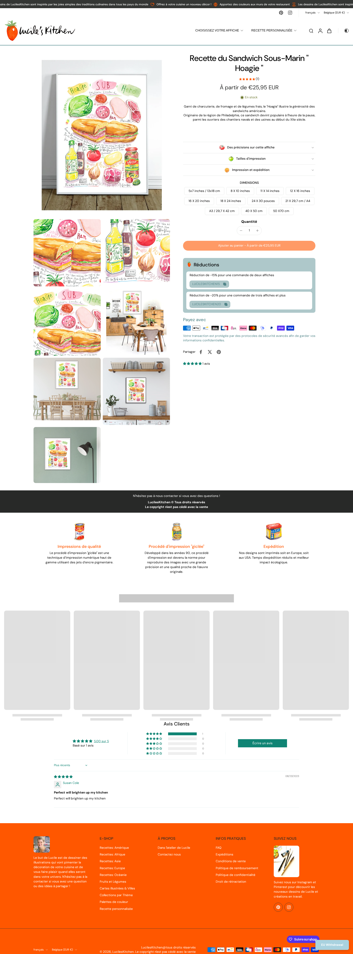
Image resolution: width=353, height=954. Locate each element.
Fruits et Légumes (113, 882)
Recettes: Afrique (112, 854)
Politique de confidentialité (235, 875)
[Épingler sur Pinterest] (218, 352)
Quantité (249, 221)
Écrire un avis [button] (262, 743)
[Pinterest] (281, 12)
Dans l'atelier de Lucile (174, 848)
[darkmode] (343, 30)
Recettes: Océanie (113, 875)
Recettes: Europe (112, 868)
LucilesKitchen (123, 952)
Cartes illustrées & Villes (117, 888)
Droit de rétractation (231, 882)
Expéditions (224, 854)
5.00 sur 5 (101, 741)
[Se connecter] (320, 30)
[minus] (241, 230)
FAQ (218, 848)
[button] (249, 245)
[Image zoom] (102, 135)
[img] (63, 777)
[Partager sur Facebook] (200, 352)
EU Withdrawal (332, 945)
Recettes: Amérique (114, 848)
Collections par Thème (116, 895)
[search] (311, 31)
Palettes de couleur (114, 902)
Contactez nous (169, 854)
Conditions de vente (231, 861)
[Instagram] (290, 12)
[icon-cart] (329, 31)
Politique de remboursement (237, 868)
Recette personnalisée (116, 909)
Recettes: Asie (110, 861)
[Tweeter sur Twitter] (209, 352)
